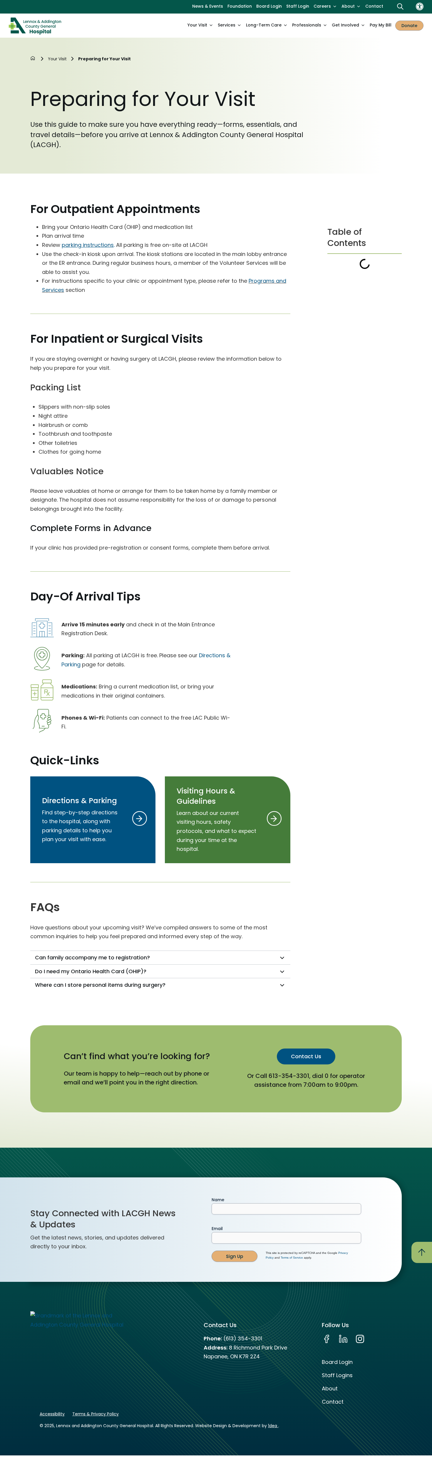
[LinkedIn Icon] (343, 1339)
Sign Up (234, 1256)
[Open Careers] (334, 6)
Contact (333, 1401)
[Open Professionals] (325, 25)
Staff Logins (337, 1375)
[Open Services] (239, 25)
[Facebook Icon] (326, 1339)
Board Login (337, 1362)
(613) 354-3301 (242, 1338)
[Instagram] (360, 1339)
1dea (273, 1426)
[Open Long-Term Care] (285, 25)
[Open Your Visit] (211, 25)
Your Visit (57, 59)
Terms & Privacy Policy (95, 1414)
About (330, 1388)
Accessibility (52, 1414)
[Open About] (358, 6)
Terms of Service (292, 1257)
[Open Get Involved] (363, 25)
